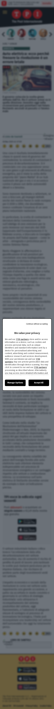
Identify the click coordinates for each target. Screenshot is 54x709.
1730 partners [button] (22, 339)
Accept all (38, 382)
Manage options (15, 382)
